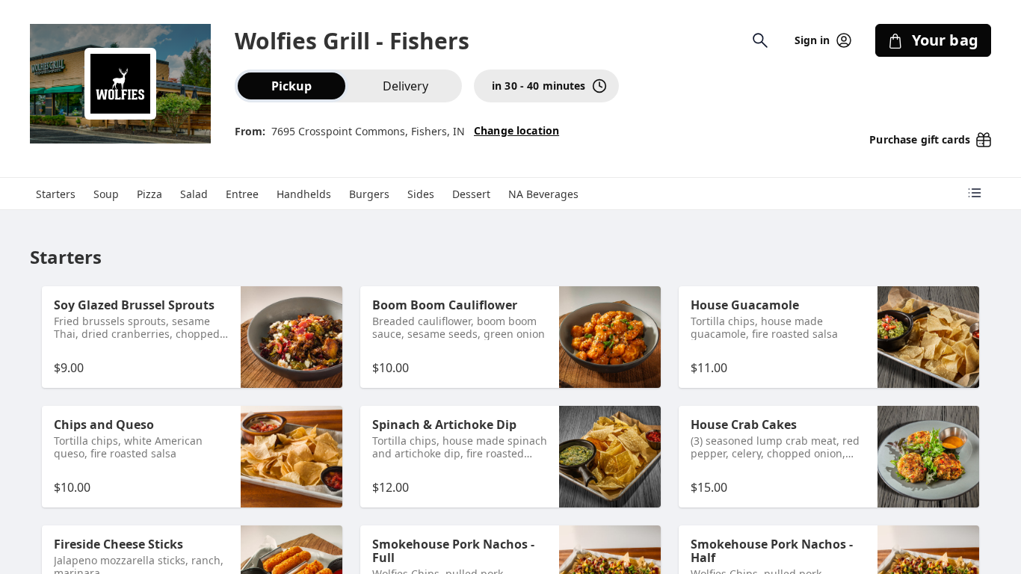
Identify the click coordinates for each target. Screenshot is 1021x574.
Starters (55, 194)
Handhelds (304, 194)
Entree (242, 194)
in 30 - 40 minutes (539, 85)
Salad (194, 194)
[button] (192, 337)
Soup (106, 194)
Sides (420, 194)
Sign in (812, 40)
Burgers (369, 194)
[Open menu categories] (974, 192)
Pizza (149, 194)
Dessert (471, 194)
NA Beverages (543, 194)
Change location (516, 130)
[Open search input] (760, 40)
